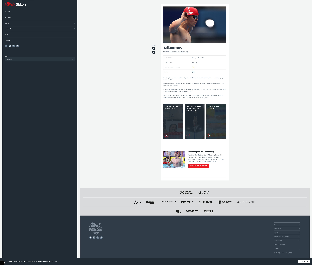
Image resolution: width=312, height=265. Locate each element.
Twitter (13, 46)
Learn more (54, 261)
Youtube (17, 46)
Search (7, 56)
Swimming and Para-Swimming (198, 165)
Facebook (6, 46)
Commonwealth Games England (40, 4)
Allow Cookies (304, 261)
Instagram (10, 46)
